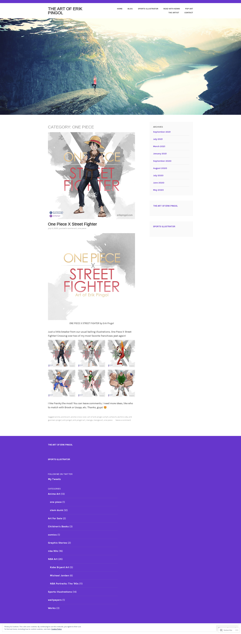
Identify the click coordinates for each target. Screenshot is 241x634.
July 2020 (158, 175)
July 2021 (158, 139)
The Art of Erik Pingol (65, 10)
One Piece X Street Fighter (72, 224)
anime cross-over (79, 417)
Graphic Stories (57, 542)
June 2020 (158, 182)
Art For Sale (55, 518)
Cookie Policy (56, 629)
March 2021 (159, 146)
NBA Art (52, 559)
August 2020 (160, 168)
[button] (61, 353)
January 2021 (160, 153)
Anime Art (72, 228)
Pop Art (189, 9)
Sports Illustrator (148, 9)
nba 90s (53, 551)
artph (106, 417)
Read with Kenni (171, 9)
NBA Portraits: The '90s (64, 583)
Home (119, 9)
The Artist (173, 12)
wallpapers (55, 599)
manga (89, 420)
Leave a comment (123, 420)
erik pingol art (79, 420)
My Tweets (54, 479)
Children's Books (58, 526)
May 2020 (158, 190)
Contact (188, 12)
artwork (113, 417)
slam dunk (56, 510)
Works (52, 608)
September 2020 (162, 161)
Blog (130, 9)
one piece (82, 228)
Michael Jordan (59, 575)
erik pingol (67, 420)
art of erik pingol (94, 417)
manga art (98, 420)
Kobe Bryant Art (59, 567)
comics (52, 534)
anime (57, 417)
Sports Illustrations (60, 591)
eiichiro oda (122, 417)
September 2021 (162, 132)
